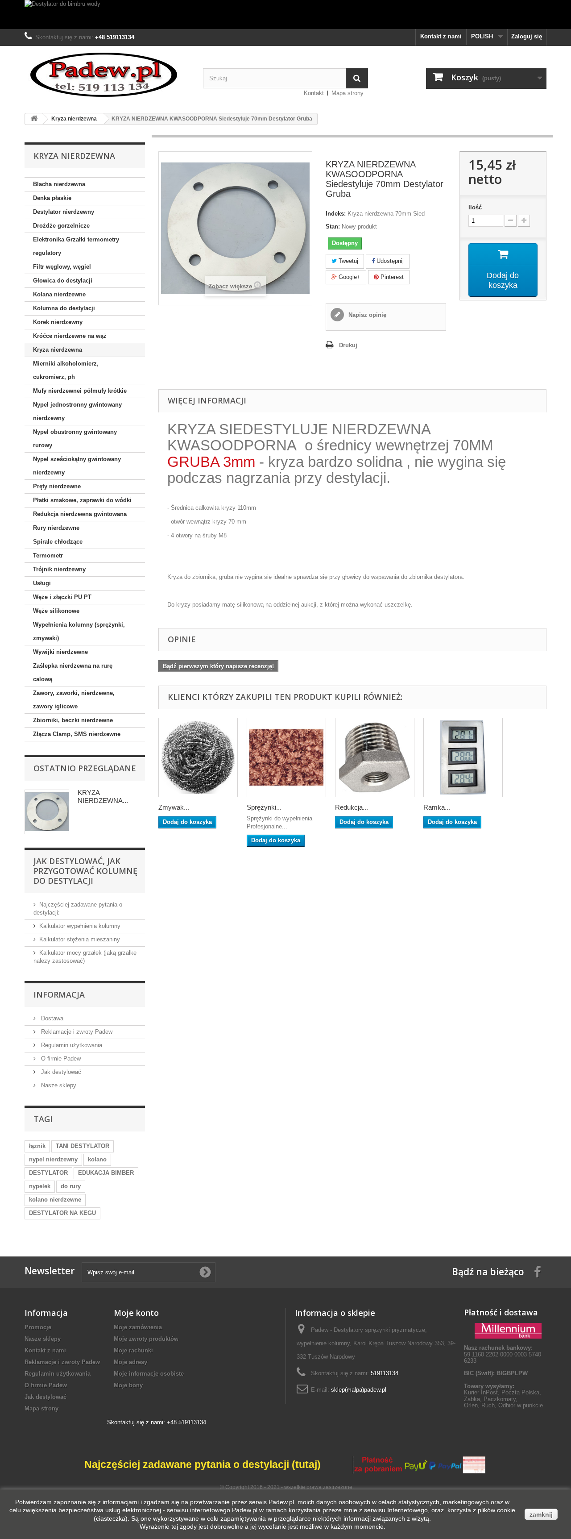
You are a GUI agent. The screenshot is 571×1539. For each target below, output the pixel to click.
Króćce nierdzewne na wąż (70, 336)
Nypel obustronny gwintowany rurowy (75, 438)
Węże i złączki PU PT (62, 597)
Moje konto (136, 1312)
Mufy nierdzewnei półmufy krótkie (80, 390)
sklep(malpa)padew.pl (358, 1389)
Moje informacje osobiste (149, 1373)
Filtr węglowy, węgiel (62, 266)
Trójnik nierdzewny (59, 569)
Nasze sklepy (57, 1085)
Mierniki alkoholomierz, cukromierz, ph (66, 370)
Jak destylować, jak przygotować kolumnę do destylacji (85, 871)
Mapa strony (347, 93)
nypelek (39, 1186)
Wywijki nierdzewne (60, 652)
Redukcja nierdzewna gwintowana (80, 514)
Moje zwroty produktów (146, 1338)
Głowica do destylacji (62, 280)
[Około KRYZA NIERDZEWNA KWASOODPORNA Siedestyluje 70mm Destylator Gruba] (47, 812)
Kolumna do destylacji (64, 308)
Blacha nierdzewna (59, 184)
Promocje (38, 1327)
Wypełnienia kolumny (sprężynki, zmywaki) (79, 631)
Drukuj (348, 345)
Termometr (48, 555)
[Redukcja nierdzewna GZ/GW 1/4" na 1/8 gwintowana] (374, 757)
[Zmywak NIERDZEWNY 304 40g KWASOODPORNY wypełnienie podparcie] (198, 757)
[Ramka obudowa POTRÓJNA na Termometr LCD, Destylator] (463, 757)
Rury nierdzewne (56, 527)
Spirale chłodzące (58, 541)
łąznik (37, 1146)
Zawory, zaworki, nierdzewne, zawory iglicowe (74, 700)
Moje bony (128, 1385)
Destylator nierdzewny (63, 211)
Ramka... (436, 807)
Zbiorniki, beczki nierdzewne (73, 720)
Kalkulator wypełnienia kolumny (79, 926)
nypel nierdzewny (53, 1159)
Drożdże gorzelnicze (61, 225)
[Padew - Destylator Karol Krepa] (107, 75)
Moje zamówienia (138, 1327)
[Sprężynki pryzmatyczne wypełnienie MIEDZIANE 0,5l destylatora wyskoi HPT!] (286, 757)
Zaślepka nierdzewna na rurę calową (72, 672)
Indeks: (336, 213)
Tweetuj (347, 261)
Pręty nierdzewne (57, 486)
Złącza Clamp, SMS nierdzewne (76, 734)
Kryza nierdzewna (57, 349)
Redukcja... (351, 807)
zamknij (541, 1514)
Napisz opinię (366, 315)
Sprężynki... (264, 807)
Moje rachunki (133, 1350)
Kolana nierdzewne (59, 294)
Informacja (59, 994)
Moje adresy (130, 1362)
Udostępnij (389, 261)
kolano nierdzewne (55, 1199)
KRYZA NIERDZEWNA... (103, 796)
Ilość (475, 207)
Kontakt (314, 93)
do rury (71, 1186)
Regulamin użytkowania (70, 1045)
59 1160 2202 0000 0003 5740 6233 (502, 1354)
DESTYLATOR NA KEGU (62, 1213)
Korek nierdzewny (58, 322)
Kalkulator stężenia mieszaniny (79, 939)
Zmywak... (173, 807)
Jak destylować (60, 1072)
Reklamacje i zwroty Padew (75, 1031)
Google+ (348, 277)
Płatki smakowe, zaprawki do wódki (82, 500)
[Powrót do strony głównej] (33, 119)
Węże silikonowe (56, 610)
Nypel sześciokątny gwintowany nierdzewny (77, 466)
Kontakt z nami (441, 36)
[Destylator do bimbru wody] (285, 14)
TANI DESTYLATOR (82, 1146)
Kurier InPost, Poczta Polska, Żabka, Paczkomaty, (502, 1395)
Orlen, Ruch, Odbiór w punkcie (503, 1405)
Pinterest (391, 277)
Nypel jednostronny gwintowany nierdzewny (77, 411)
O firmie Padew (60, 1058)
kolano (97, 1159)
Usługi (42, 583)
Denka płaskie (52, 198)
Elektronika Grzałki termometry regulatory (76, 246)
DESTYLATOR (48, 1172)
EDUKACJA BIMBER (106, 1172)
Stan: (333, 226)
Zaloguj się (526, 36)
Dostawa (51, 1018)
